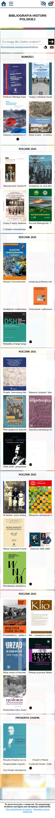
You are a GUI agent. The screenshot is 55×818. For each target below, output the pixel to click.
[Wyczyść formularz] (45, 47)
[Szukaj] (51, 42)
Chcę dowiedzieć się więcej (19, 809)
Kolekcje (34, 47)
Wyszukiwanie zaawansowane (15, 47)
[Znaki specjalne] (51, 47)
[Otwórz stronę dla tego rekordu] (15, 80)
